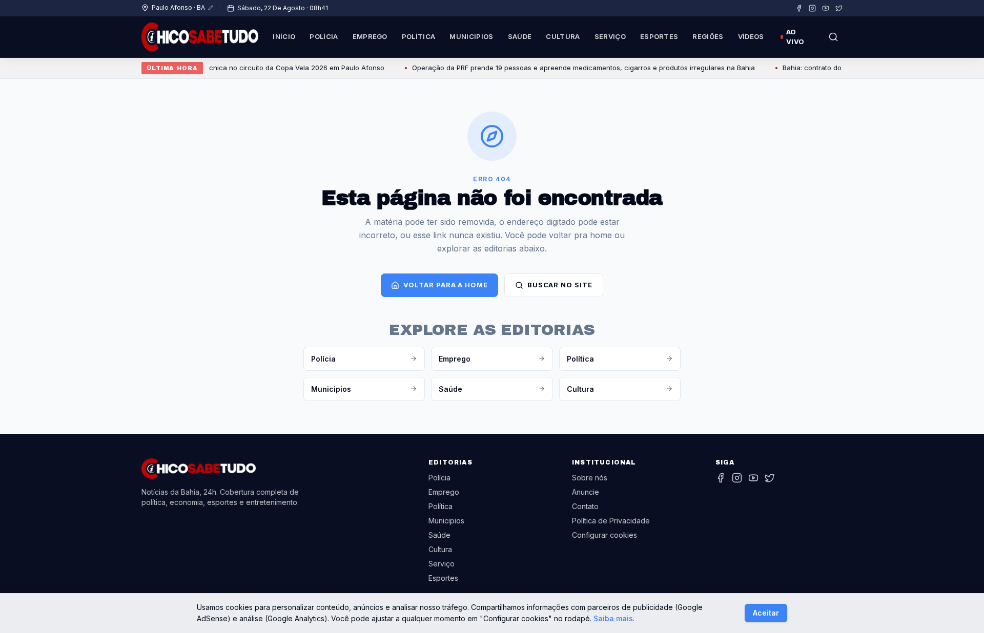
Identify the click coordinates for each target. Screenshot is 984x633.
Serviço (610, 36)
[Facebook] (799, 8)
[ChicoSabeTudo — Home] (199, 37)
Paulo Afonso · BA (178, 7)
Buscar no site (559, 285)
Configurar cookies (604, 535)
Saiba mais (613, 618)
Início (284, 36)
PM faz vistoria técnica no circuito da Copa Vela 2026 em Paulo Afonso (257, 68)
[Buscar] (833, 37)
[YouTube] (825, 8)
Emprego (370, 36)
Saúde (520, 36)
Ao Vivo (795, 37)
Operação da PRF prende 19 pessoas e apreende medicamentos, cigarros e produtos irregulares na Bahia (571, 68)
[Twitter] (839, 8)
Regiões (707, 36)
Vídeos (751, 36)
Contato (585, 506)
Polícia (324, 36)
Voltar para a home (445, 285)
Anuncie (585, 492)
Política (419, 36)
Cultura (563, 36)
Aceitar (766, 612)
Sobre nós (589, 477)
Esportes (659, 36)
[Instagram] (812, 8)
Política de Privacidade (611, 520)
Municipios (471, 36)
